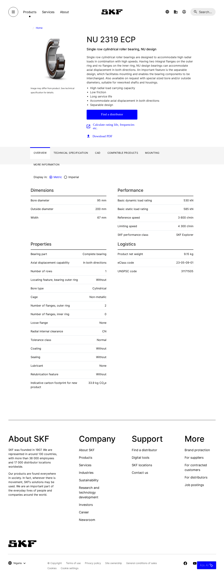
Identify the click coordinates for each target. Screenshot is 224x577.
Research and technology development (89, 492)
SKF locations (142, 465)
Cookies (52, 568)
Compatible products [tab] (122, 152)
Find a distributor (112, 114)
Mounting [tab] (152, 152)
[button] (167, 12)
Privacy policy (93, 563)
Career (84, 512)
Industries (86, 472)
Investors (86, 505)
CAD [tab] (97, 152)
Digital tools (140, 457)
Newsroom (87, 520)
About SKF (87, 450)
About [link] (64, 12)
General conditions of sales (141, 563)
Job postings (194, 485)
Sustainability (89, 480)
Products (85, 457)
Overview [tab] (40, 152)
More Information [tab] (46, 164)
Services (85, 465)
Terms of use (73, 563)
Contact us (140, 472)
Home (39, 27)
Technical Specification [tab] (71, 152)
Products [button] (29, 12)
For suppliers (194, 457)
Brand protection (197, 450)
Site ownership (113, 563)
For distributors (196, 477)
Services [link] (48, 12)
